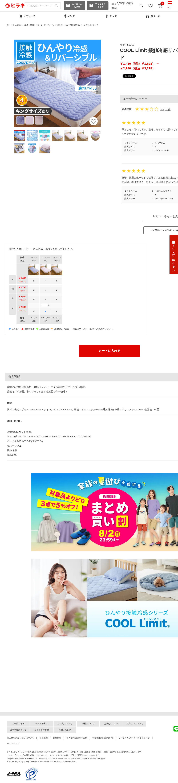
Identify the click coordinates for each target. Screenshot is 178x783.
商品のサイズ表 (80, 329)
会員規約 (43, 738)
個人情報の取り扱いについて (20, 738)
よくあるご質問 (41, 730)
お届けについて (111, 723)
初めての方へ (41, 723)
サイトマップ (13, 743)
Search (56, 6)
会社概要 (57, 738)
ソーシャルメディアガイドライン (134, 738)
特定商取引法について (102, 738)
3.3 (162, 109)
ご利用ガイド (18, 723)
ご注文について (65, 723)
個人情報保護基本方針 (76, 738)
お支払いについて (134, 723)
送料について (88, 723)
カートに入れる (109, 350)
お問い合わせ (65, 730)
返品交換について (18, 730)
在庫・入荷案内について (101, 329)
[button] (98, 87)
